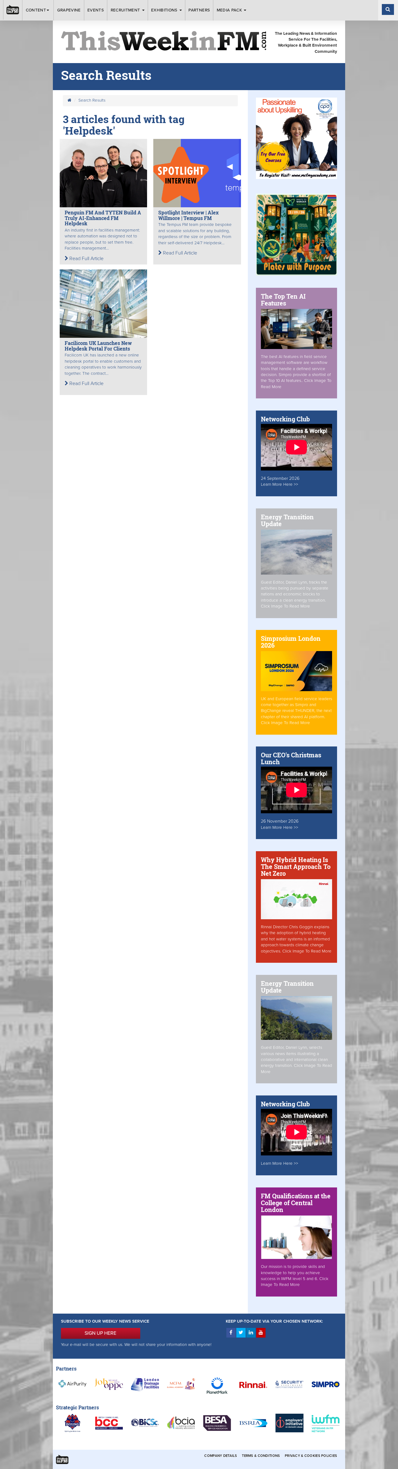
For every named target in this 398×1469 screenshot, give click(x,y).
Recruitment (126, 10)
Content (36, 10)
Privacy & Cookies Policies (311, 1456)
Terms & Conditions (261, 1456)
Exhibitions (165, 10)
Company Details (220, 1456)
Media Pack (230, 10)
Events (95, 10)
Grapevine (69, 10)
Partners (199, 10)
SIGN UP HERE (100, 1333)
